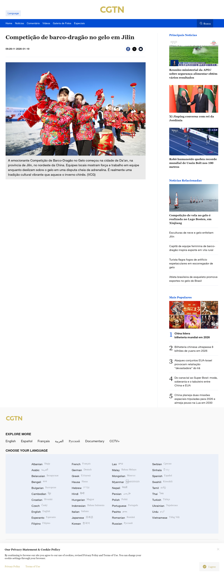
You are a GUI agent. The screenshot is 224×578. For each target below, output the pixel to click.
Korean (81, 523)
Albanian (40, 464)
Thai (158, 494)
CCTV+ (115, 441)
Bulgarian (43, 488)
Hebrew (80, 488)
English (11, 441)
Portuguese (125, 505)
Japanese (82, 517)
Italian (80, 511)
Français (44, 441)
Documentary (94, 441)
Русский (74, 441)
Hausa (80, 482)
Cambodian (41, 494)
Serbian (162, 464)
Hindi (78, 494)
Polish (120, 500)
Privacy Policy (12, 566)
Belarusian (44, 476)
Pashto (119, 511)
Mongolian (123, 476)
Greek (81, 476)
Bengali (39, 482)
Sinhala (161, 470)
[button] (9, 120)
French (81, 464)
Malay (124, 470)
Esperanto (43, 517)
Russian (122, 523)
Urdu (158, 511)
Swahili (162, 482)
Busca (207, 23)
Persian (121, 494)
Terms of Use (33, 566)
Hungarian (83, 500)
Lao (117, 464)
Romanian (123, 517)
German (82, 470)
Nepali (119, 488)
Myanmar (125, 482)
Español (26, 441)
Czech (39, 505)
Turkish (161, 500)
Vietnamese (166, 517)
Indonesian (88, 505)
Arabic (39, 470)
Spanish (162, 476)
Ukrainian (165, 505)
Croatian (41, 500)
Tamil (159, 488)
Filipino (40, 523)
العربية (59, 441)
